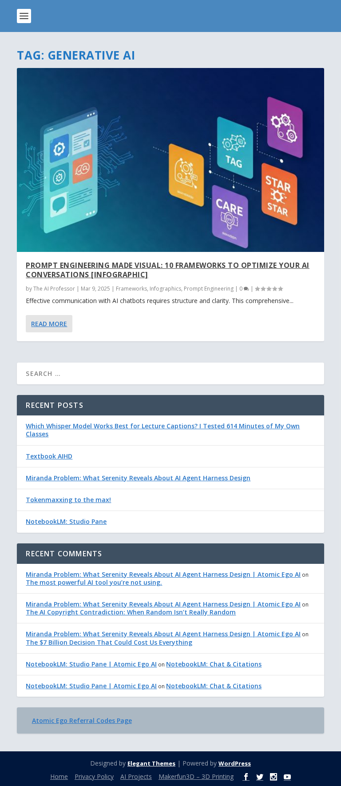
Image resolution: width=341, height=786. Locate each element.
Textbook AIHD (49, 456)
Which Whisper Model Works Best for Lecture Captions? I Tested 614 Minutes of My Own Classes (163, 430)
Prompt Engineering (209, 288)
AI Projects (136, 776)
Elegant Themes (151, 763)
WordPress (234, 763)
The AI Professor (54, 288)
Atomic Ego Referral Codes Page (82, 720)
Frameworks (131, 288)
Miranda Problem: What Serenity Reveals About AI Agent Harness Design (138, 478)
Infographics (165, 288)
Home (59, 776)
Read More (49, 323)
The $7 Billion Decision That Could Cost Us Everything (109, 642)
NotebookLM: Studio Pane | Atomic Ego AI (91, 664)
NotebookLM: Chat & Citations (214, 664)
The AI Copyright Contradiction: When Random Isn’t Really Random (131, 612)
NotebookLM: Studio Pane (66, 521)
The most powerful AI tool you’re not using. (94, 582)
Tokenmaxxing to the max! (68, 499)
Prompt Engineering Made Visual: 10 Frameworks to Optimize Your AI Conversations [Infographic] (167, 269)
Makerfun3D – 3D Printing (196, 776)
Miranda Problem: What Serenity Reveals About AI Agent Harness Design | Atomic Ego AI (163, 574)
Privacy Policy (94, 776)
